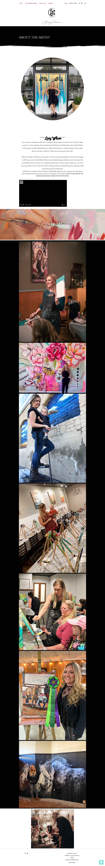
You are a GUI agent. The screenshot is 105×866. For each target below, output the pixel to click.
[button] (85, 3)
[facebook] (79, 3)
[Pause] (30, 205)
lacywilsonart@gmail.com (72, 859)
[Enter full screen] (74, 205)
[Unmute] (33, 205)
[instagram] (81, 3)
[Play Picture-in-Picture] (72, 205)
